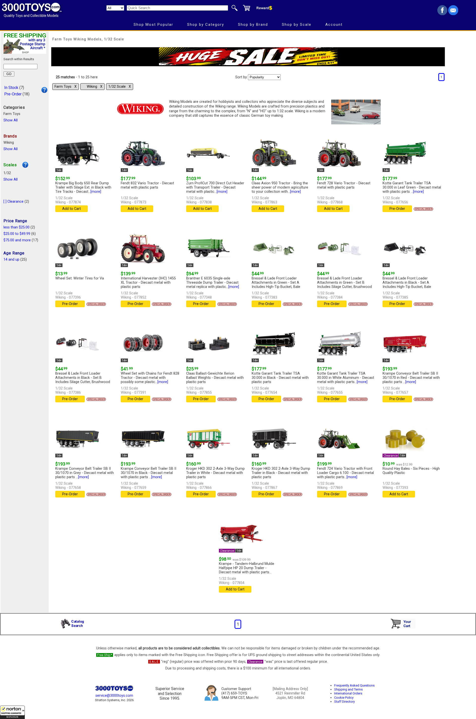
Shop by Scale (296, 24)
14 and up (11, 259)
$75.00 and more (17, 240)
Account (334, 24)
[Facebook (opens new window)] (442, 13)
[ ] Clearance (13, 201)
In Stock (11, 87)
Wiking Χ (94, 86)
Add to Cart (71, 209)
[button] (12, 712)
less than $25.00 (16, 227)
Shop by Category (205, 24)
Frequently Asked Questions (354, 685)
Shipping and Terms (348, 689)
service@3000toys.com (114, 695)
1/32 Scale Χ (119, 86)
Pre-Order (13, 94)
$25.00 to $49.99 (16, 234)
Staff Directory (344, 701)
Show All (10, 120)
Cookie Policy (344, 697)
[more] (95, 192)
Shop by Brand (253, 24)
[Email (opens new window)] (453, 13)
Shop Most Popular (153, 24)
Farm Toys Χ (66, 86)
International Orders (348, 693)
